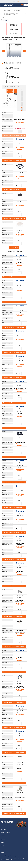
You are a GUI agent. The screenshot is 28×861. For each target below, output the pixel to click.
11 (21, 109)
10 (21, 107)
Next (24, 51)
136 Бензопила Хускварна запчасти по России (15, 13)
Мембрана (19, 204)
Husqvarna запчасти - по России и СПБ (13, 10)
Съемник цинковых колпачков (20, 767)
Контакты (14, 1)
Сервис (2, 842)
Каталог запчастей (16, 9)
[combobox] (14, 87)
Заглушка (19, 363)
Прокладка (19, 413)
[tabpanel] (14, 51)
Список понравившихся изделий (17, 1)
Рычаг (19, 146)
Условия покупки (5, 849)
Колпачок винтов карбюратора (20, 543)
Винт (20, 287)
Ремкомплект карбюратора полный (20, 601)
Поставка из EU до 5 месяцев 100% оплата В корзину (14, 135)
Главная (2, 826)
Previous (3, 51)
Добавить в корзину (14, 247)
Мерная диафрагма (20, 442)
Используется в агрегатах (20, 123)
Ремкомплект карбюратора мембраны (20, 687)
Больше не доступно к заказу (19, 120)
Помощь (3, 845)
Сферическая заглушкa (20, 388)
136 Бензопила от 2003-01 (10, 14)
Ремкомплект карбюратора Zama (20, 631)
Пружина (20, 262)
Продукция (3, 829)
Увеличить (14, 58)
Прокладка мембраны (19, 175)
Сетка (19, 233)
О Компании (3, 836)
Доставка (10, 1)
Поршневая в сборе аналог (20, 798)
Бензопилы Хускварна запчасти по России (14, 11)
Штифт (19, 467)
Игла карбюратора (19, 518)
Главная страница (6, 9)
